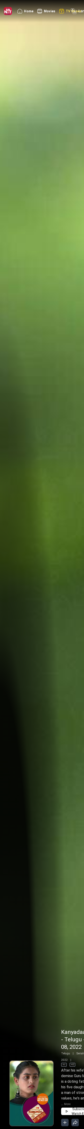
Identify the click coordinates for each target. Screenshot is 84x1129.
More (67, 1104)
